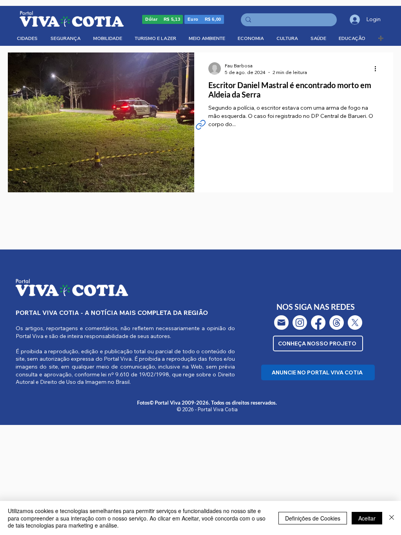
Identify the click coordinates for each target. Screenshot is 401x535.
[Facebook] (318, 322)
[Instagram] (300, 322)
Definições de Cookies (312, 518)
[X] (355, 322)
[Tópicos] (336, 322)
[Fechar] (391, 518)
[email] (281, 322)
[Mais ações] (378, 68)
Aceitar (367, 518)
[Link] (200, 124)
